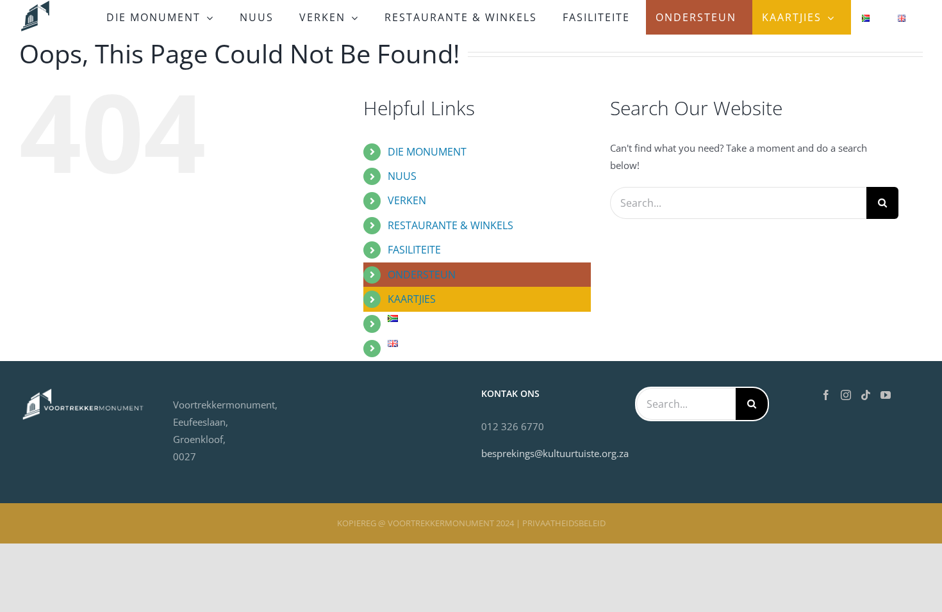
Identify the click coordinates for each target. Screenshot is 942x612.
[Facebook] (826, 395)
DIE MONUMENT (427, 152)
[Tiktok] (866, 395)
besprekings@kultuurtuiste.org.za (555, 453)
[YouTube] (885, 395)
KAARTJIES (412, 299)
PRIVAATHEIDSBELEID (564, 523)
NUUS (402, 176)
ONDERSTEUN (422, 275)
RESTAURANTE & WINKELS (450, 225)
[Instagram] (846, 395)
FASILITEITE (414, 250)
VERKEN (407, 200)
